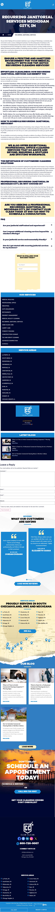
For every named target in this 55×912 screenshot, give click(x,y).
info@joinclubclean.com (27, 852)
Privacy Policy (25, 905)
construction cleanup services (15, 50)
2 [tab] (28, 579)
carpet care (3, 50)
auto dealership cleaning (20, 198)
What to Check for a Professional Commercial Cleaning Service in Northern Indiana (40, 687)
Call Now (14, 910)
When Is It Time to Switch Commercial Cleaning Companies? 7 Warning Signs (13, 687)
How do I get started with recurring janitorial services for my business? (25, 247)
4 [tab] (31, 579)
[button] (53, 4)
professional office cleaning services (28, 149)
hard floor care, (33, 196)
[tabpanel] (14, 550)
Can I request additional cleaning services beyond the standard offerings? (26, 232)
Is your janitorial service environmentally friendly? (25, 240)
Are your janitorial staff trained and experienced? (24, 225)
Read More (15, 443)
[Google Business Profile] (23, 838)
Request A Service (41, 909)
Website (2, 500)
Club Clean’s (47, 44)
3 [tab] (29, 579)
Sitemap (30, 905)
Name (2, 489)
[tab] (27, 225)
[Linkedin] (27, 838)
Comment (3, 471)
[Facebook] (19, 838)
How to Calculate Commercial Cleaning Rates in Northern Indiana (29, 453)
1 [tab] (27, 579)
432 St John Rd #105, (27, 855)
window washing (41, 196)
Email (2, 495)
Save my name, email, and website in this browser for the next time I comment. (22, 506)
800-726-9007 (36, 211)
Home (9, 35)
